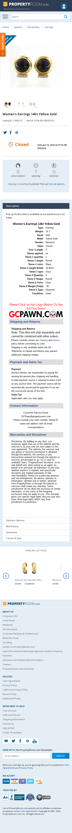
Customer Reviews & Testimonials (20, 633)
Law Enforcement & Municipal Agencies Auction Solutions (33, 651)
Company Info (10, 616)
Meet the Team (11, 638)
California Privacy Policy (15, 689)
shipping (43, 340)
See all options (57, 184)
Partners (7, 655)
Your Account (9, 710)
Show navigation (6, 16)
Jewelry (18, 27)
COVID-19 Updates (12, 732)
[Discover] (39, 781)
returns (56, 340)
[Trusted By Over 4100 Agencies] (30, 797)
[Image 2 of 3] (20, 104)
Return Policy (9, 694)
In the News (9, 620)
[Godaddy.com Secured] (44, 797)
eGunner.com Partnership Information (23, 660)
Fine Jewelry (33, 27)
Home (6, 27)
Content (3, 45)
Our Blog (7, 642)
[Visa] (15, 781)
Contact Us (8, 723)
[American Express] (31, 781)
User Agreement (11, 680)
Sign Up (60, 755)
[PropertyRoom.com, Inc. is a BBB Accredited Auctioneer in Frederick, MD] (14, 797)
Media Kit (7, 624)
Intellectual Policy (12, 698)
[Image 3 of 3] (32, 104)
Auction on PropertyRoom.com (19, 646)
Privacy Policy (10, 685)
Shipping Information (14, 719)
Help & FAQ (8, 728)
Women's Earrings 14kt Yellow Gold (31, 580)
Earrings (49, 27)
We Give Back (10, 629)
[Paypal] (7, 781)
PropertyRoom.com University (18, 668)
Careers (7, 664)
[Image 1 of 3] (36, 66)
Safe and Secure (11, 715)
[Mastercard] (23, 781)
